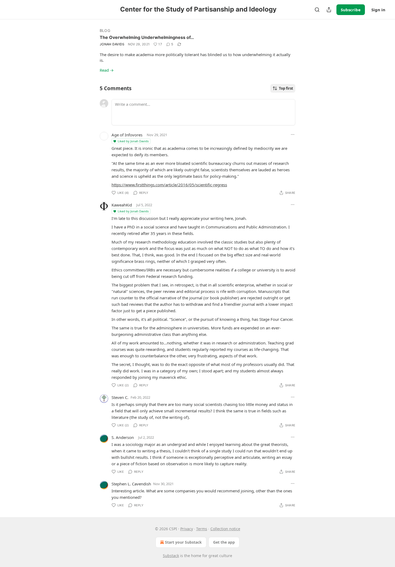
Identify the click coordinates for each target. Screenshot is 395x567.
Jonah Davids (112, 44)
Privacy (186, 528)
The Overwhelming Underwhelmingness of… (147, 37)
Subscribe (351, 9)
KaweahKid (122, 205)
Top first (286, 88)
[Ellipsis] (292, 134)
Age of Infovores (127, 134)
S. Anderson (123, 437)
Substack (171, 555)
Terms (201, 528)
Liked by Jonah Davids (133, 141)
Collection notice (225, 528)
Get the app (224, 542)
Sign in (378, 9)
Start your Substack (183, 542)
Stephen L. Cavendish (131, 483)
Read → (107, 70)
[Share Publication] (329, 9)
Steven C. (120, 397)
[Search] (317, 9)
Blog (105, 30)
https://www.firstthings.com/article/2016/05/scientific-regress (169, 184)
